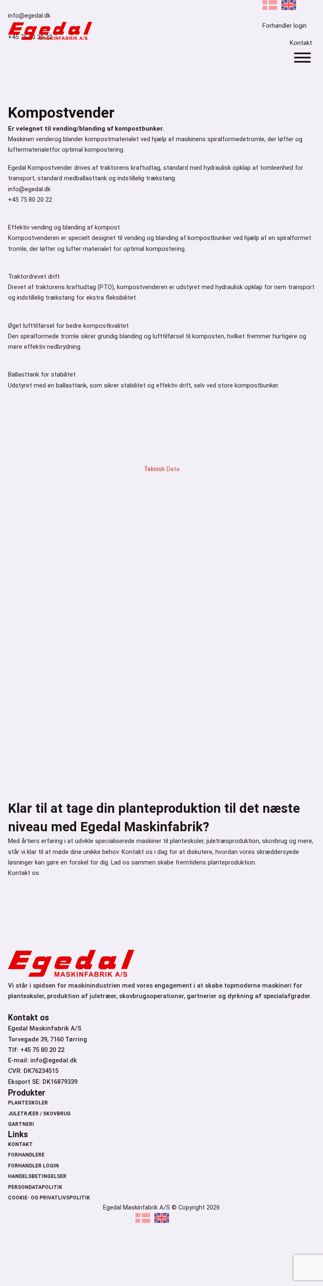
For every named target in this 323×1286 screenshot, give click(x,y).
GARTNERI (21, 1124)
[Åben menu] (302, 57)
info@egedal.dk (29, 189)
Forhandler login (33, 1166)
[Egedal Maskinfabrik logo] (50, 38)
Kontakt (301, 43)
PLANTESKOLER (28, 1103)
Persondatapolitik (35, 1187)
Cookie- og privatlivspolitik (49, 1198)
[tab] (161, 461)
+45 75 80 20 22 (30, 199)
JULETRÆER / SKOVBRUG (39, 1114)
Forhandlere (26, 1155)
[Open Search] (297, 30)
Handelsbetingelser (37, 1176)
